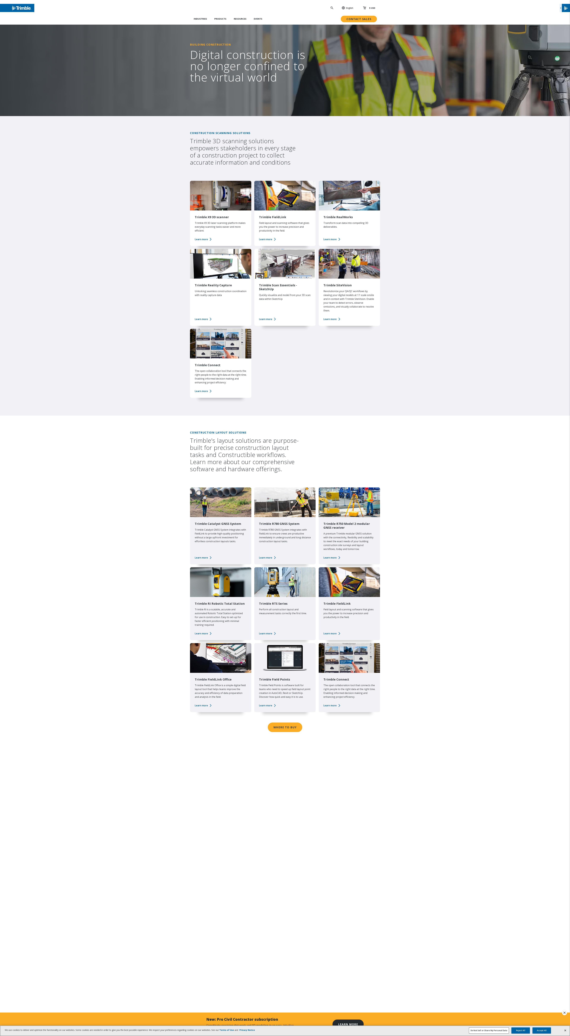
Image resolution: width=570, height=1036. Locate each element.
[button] (346, 7)
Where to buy (285, 727)
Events (258, 18)
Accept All (542, 1030)
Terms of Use (226, 1030)
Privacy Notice (247, 1030)
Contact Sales (358, 19)
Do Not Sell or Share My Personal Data (489, 1030)
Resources (240, 18)
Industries (200, 18)
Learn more (201, 239)
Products (220, 18)
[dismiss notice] (564, 1012)
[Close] (565, 1030)
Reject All (520, 1030)
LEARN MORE (348, 1024)
